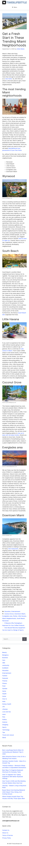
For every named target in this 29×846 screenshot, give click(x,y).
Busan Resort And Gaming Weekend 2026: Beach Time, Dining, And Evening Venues (13, 792)
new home (8, 79)
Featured (5, 678)
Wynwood (5, 620)
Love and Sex (6, 712)
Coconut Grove (9, 614)
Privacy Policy (6, 838)
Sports (4, 727)
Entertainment (15, 611)
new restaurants (13, 548)
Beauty (4, 652)
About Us (5, 833)
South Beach (21, 618)
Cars (3, 660)
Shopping (5, 724)
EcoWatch (5, 668)
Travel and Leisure (8, 735)
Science (4, 722)
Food (3, 686)
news (4, 714)
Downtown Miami (19, 614)
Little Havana (22, 616)
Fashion (4, 675)
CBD (3, 663)
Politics (4, 719)
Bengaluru (5, 655)
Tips (3, 732)
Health (4, 693)
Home (4, 696)
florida (15, 616)
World (4, 737)
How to (4, 699)
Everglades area (7, 616)
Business (5, 657)
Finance (4, 681)
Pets (3, 717)
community (5, 665)
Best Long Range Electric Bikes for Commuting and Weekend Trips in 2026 (13, 752)
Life (3, 706)
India (3, 701)
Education (7, 611)
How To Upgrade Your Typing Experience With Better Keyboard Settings (12, 776)
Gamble (4, 688)
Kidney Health (6, 704)
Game (4, 691)
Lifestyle (5, 709)
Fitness (4, 683)
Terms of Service (7, 835)
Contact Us (5, 830)
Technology (5, 730)
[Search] (24, 639)
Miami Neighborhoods (9, 618)
